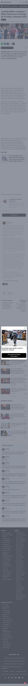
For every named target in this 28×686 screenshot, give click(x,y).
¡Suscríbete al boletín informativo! (14, 355)
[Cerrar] (25, 328)
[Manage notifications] (25, 683)
